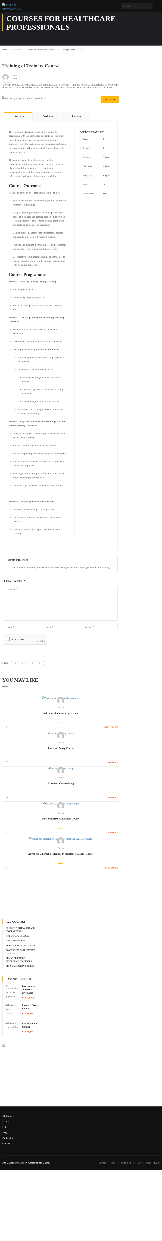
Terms (112, 1162)
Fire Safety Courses (58, 85)
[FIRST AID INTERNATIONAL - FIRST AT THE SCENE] (14, 7)
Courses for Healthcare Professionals (24, 85)
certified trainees (126, 1162)
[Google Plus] (20, 663)
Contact (6, 1143)
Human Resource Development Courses (63, 87)
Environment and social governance (61, 713)
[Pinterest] (34, 663)
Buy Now (110, 99)
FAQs (5, 1132)
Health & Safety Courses (104, 85)
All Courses (8, 1116)
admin (61, 707)
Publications (8, 1138)
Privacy (102, 1162)
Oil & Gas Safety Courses (99, 87)
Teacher (13, 76)
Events (5, 1121)
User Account (144, 1162)
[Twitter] (27, 663)
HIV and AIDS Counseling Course (60, 818)
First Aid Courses (80, 85)
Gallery (6, 1127)
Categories (6, 82)
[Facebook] (13, 663)
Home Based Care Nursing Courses (21, 87)
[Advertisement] (60, 895)
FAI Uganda (8, 1162)
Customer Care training (61, 783)
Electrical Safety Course (61, 748)
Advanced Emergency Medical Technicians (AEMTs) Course (60, 853)
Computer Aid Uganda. (39, 1162)
